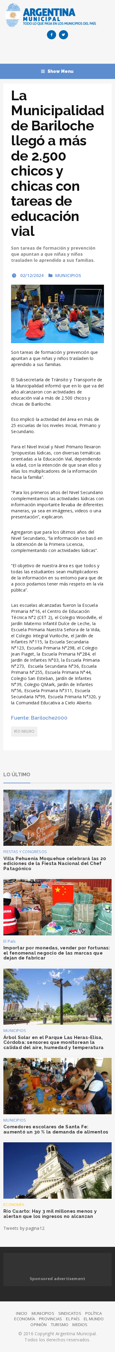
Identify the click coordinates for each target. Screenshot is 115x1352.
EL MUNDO (94, 1319)
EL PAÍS (72, 1319)
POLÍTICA (93, 1313)
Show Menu (61, 71)
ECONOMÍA (13, 1204)
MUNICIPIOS (68, 275)
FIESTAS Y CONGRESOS (25, 851)
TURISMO (59, 1324)
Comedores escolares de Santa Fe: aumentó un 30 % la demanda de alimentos (55, 1129)
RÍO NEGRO (24, 731)
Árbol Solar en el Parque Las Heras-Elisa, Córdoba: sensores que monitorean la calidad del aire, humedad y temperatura (53, 1042)
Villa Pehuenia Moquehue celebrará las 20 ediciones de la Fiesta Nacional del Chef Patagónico (54, 863)
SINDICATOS (69, 1313)
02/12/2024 (31, 275)
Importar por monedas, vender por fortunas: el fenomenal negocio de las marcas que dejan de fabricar (56, 953)
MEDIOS (79, 1324)
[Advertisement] (59, 53)
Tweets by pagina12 (23, 1228)
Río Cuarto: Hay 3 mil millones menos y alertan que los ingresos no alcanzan (50, 1213)
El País (9, 941)
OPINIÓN (38, 1324)
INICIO (21, 1313)
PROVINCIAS (50, 1319)
